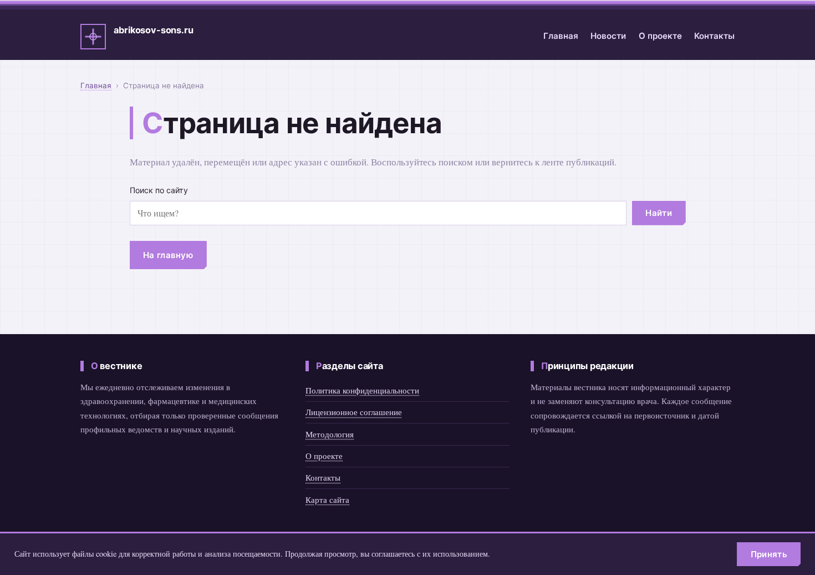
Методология (329, 434)
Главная (560, 36)
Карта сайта (327, 499)
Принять (769, 554)
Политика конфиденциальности (362, 390)
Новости (608, 36)
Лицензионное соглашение (353, 411)
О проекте (660, 36)
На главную (168, 255)
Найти (658, 213)
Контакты (714, 36)
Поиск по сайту (159, 190)
